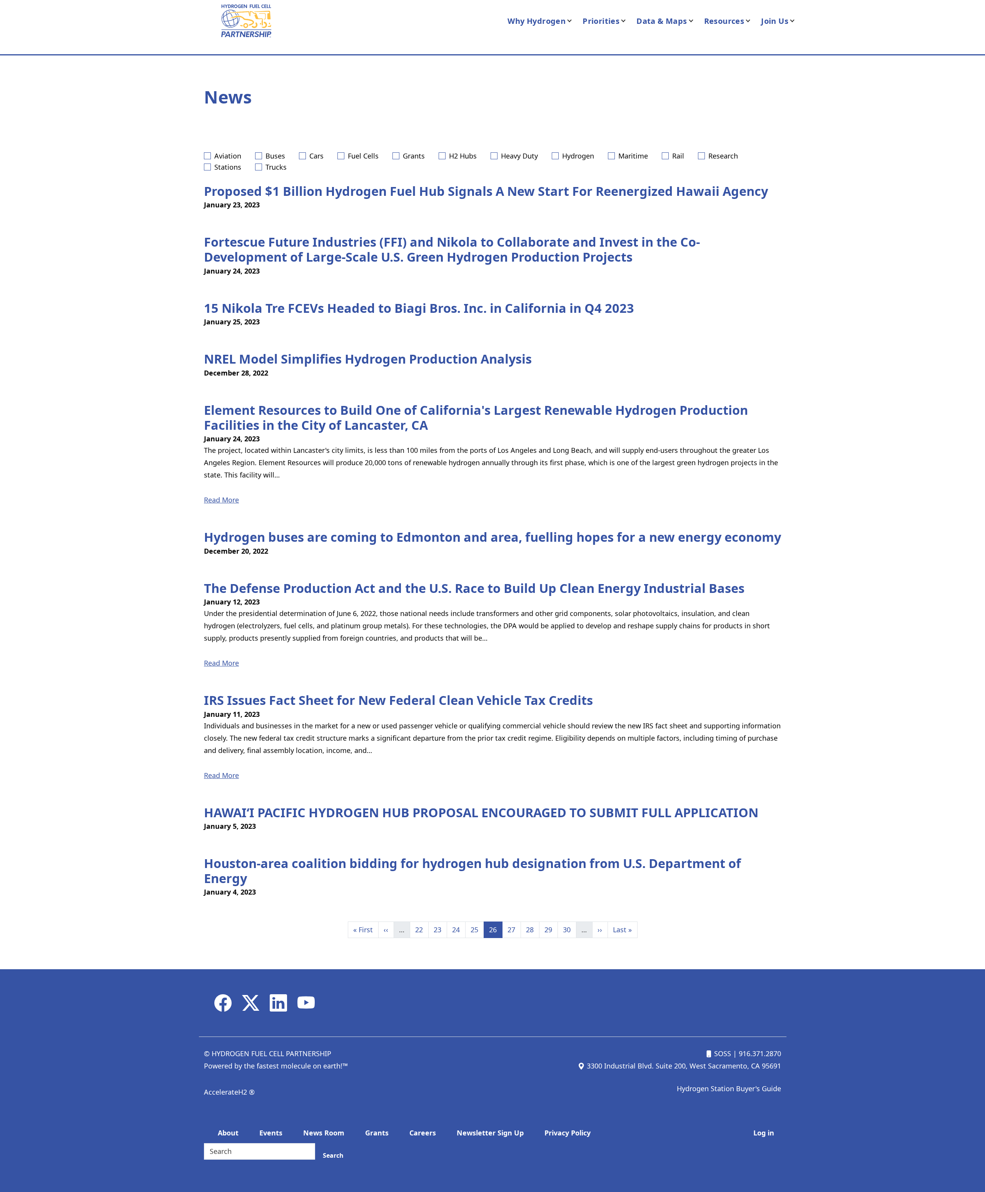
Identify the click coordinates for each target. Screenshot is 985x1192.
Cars (316, 155)
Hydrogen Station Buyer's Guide (729, 1088)
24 (459, 929)
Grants (414, 155)
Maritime (633, 155)
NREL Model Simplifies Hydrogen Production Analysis (368, 358)
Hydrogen (578, 155)
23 (440, 929)
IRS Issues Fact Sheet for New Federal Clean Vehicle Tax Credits (398, 699)
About (228, 1132)
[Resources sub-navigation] (752, 21)
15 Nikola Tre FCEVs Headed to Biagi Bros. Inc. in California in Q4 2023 (419, 307)
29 (551, 929)
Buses (275, 155)
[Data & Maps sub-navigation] (695, 21)
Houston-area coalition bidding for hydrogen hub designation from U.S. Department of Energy (472, 870)
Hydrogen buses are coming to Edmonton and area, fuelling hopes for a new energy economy (492, 536)
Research (723, 155)
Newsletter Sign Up (490, 1132)
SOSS (721, 1053)
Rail (678, 155)
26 (496, 929)
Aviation (227, 155)
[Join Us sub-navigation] (796, 21)
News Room (323, 1132)
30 (569, 929)
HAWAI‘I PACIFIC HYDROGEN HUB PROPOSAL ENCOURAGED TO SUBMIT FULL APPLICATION (481, 812)
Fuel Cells (363, 155)
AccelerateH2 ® (229, 1092)
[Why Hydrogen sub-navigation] (574, 21)
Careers (422, 1132)
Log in (763, 1132)
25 (477, 929)
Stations (227, 167)
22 (422, 929)
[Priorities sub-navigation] (627, 21)
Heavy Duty (519, 155)
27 (514, 929)
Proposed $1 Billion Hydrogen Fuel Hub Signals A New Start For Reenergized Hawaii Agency (486, 190)
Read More (221, 499)
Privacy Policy (567, 1132)
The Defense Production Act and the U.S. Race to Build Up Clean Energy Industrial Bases (474, 587)
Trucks (276, 167)
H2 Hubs (463, 155)
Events (270, 1132)
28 (532, 929)
